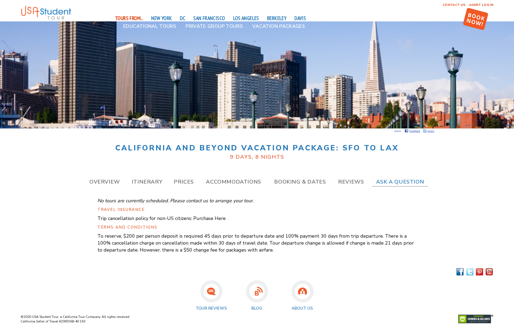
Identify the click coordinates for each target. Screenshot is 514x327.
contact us (197, 200)
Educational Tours (149, 26)
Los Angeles (246, 18)
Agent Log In (481, 5)
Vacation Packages (278, 26)
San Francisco (209, 18)
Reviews (351, 181)
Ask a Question (400, 181)
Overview (104, 181)
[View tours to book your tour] (475, 19)
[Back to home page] (46, 18)
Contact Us (454, 5)
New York (161, 18)
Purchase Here (209, 218)
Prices (184, 181)
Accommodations (233, 181)
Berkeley (276, 18)
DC (182, 18)
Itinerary (147, 181)
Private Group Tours (214, 26)
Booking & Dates (300, 181)
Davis (300, 18)
